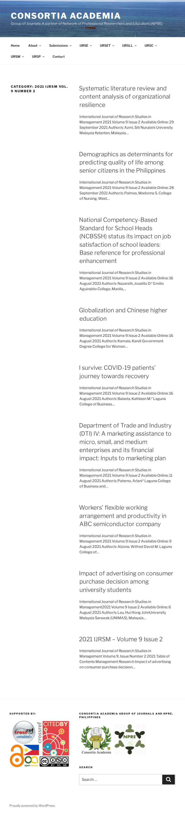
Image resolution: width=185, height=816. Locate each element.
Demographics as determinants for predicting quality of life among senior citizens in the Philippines (126, 162)
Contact (59, 56)
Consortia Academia (66, 16)
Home (15, 45)
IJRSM (15, 56)
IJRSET (105, 45)
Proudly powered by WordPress (32, 805)
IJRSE (84, 45)
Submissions (58, 45)
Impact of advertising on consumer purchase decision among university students (126, 581)
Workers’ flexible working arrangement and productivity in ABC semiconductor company (122, 515)
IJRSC (149, 45)
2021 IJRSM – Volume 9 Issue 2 (121, 639)
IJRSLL (127, 45)
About (32, 45)
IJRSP (36, 56)
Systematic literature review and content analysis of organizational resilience (124, 96)
